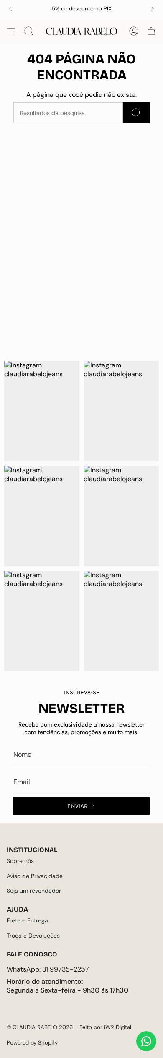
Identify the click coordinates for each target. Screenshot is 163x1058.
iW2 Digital (117, 1027)
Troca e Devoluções (33, 935)
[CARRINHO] (151, 31)
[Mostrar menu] (11, 31)
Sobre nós (20, 861)
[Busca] (136, 112)
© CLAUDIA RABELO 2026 (40, 1027)
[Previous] (10, 9)
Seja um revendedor (34, 890)
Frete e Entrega (27, 920)
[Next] (152, 9)
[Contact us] (146, 1041)
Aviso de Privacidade (35, 876)
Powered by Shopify (32, 1042)
